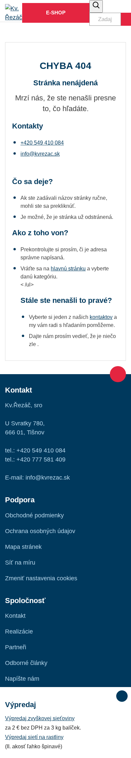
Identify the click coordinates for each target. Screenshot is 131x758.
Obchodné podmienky (34, 515)
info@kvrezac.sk (40, 154)
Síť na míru (20, 562)
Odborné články (26, 663)
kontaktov (101, 317)
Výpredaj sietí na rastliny (34, 737)
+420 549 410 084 (42, 143)
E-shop (56, 12)
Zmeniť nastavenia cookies (41, 578)
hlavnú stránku (68, 268)
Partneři (15, 647)
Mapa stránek (23, 546)
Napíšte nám (22, 678)
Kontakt (15, 615)
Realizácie (19, 631)
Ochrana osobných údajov (40, 531)
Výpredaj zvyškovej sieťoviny (40, 718)
